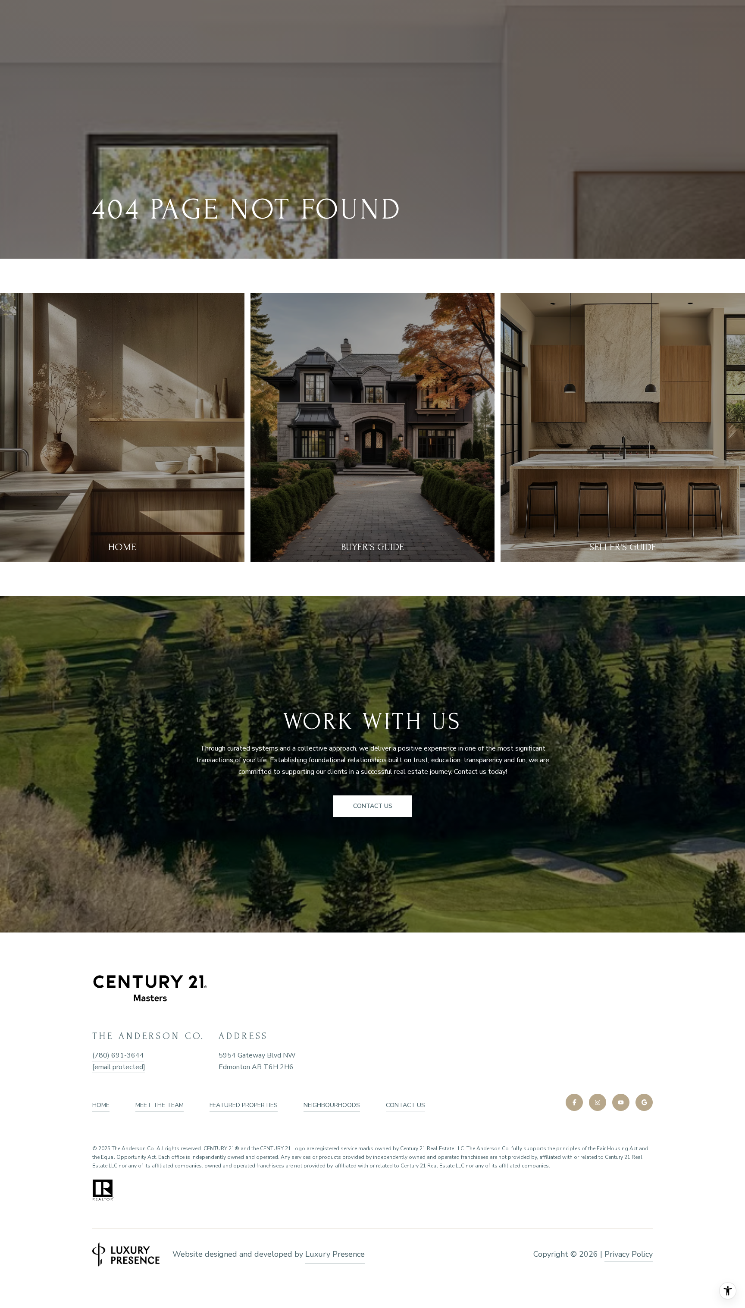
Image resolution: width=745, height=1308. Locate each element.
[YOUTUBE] (620, 1102)
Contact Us (405, 1105)
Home (101, 1105)
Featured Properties (244, 1105)
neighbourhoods (332, 1105)
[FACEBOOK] (574, 1102)
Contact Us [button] (372, 806)
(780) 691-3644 (118, 1055)
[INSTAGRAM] (597, 1102)
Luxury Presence (335, 1254)
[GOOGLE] (644, 1102)
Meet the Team (159, 1105)
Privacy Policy (628, 1254)
